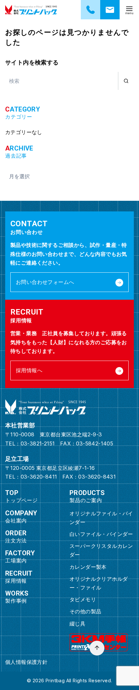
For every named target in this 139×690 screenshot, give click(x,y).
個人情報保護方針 (26, 662)
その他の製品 (85, 611)
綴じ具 (77, 623)
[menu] (129, 9)
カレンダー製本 (88, 567)
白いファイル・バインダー (101, 534)
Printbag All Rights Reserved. (79, 680)
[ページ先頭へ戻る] (97, 648)
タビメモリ (83, 599)
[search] (126, 81)
